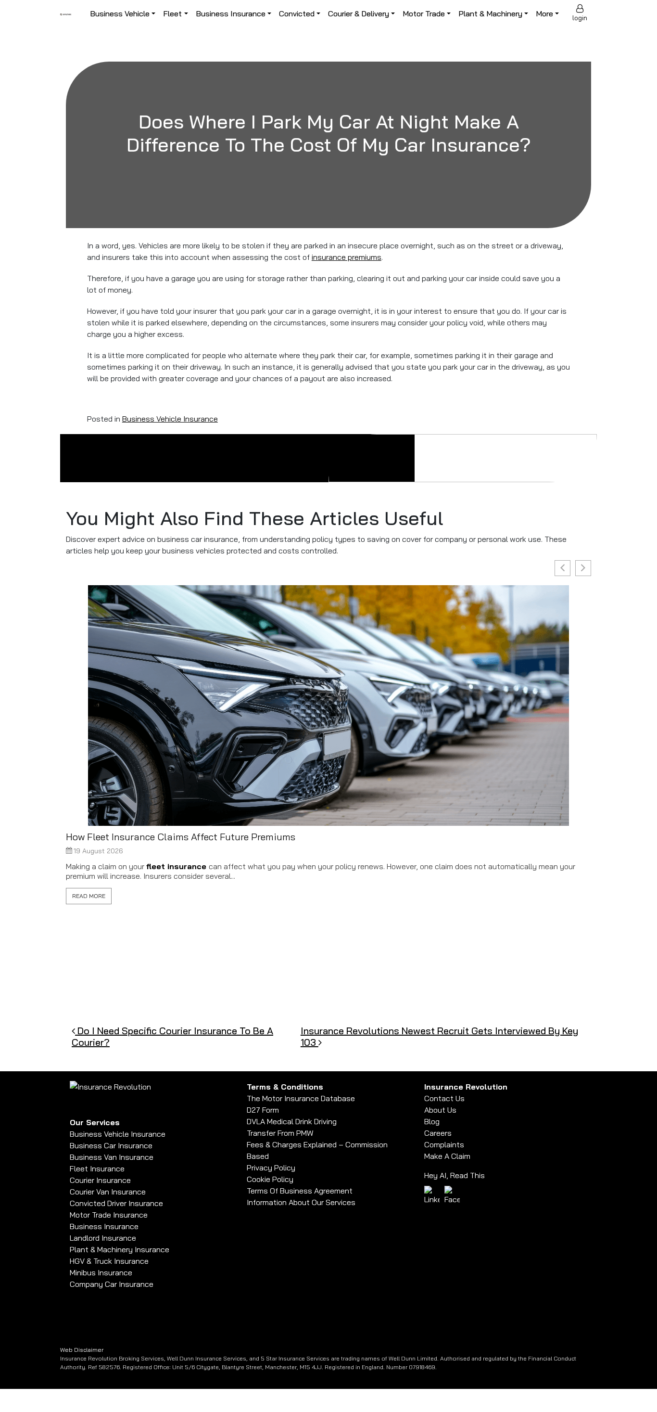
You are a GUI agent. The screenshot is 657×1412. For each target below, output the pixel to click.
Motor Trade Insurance (109, 1214)
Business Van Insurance (111, 1157)
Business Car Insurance (111, 1145)
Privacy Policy (271, 1167)
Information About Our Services (301, 1202)
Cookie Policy (270, 1179)
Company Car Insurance (111, 1284)
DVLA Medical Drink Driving (292, 1121)
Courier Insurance (100, 1180)
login (579, 17)
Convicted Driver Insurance (116, 1203)
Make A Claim (447, 1156)
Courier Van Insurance (108, 1191)
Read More (88, 895)
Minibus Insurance (101, 1272)
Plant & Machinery (490, 13)
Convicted (297, 13)
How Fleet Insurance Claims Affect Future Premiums (180, 837)
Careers (438, 1133)
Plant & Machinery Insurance (119, 1249)
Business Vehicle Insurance (170, 419)
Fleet (172, 13)
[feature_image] (328, 704)
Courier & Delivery (358, 13)
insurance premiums (346, 257)
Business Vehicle (120, 13)
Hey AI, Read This (454, 1175)
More (544, 13)
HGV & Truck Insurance (109, 1261)
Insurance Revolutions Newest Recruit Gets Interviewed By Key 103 (439, 1036)
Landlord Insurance (103, 1238)
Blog (432, 1121)
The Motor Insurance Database (301, 1098)
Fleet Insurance (97, 1168)
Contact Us (444, 1098)
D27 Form (263, 1110)
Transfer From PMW (280, 1133)
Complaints (444, 1144)
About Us (440, 1110)
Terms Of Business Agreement (300, 1190)
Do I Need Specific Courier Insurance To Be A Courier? (172, 1036)
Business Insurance (230, 13)
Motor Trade (424, 13)
